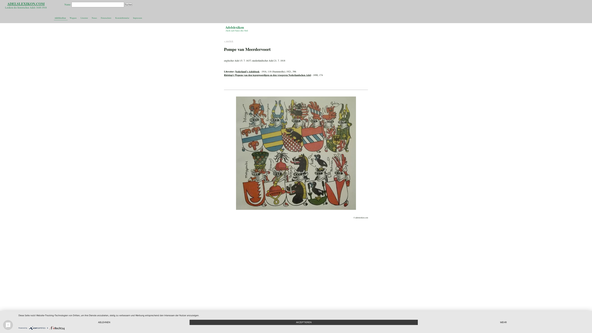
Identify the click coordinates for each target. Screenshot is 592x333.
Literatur (84, 17)
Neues (94, 17)
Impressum (137, 17)
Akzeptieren (304, 322)
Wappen (73, 17)
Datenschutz (106, 17)
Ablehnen (104, 322)
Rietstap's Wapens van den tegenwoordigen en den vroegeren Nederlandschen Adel (267, 75)
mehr (503, 322)
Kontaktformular (122, 17)
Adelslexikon (60, 17)
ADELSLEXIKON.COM (26, 3)
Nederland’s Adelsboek (247, 71)
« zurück (228, 41)
